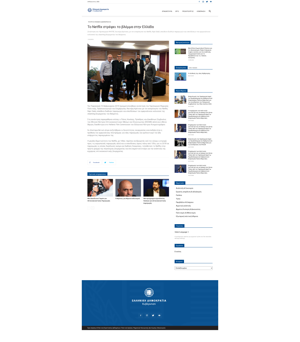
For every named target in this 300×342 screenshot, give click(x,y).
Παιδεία (179, 195)
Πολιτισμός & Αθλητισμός (186, 213)
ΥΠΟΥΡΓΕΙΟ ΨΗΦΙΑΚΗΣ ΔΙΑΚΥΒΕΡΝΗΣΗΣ (99, 22)
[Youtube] (211, 1)
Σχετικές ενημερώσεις (97, 174)
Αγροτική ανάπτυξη (183, 206)
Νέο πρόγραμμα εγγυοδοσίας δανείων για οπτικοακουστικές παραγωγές (154, 201)
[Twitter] (207, 1)
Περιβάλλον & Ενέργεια (184, 202)
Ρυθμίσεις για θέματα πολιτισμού (127, 198)
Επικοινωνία (161, 328)
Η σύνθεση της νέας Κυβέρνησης (199, 73)
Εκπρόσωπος (181, 68)
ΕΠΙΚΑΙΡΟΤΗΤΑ (167, 11)
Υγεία (178, 199)
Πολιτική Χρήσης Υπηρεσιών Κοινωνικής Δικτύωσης (138, 328)
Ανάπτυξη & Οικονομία (184, 188)
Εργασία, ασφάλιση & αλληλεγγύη (188, 192)
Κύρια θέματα (181, 91)
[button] (210, 11)
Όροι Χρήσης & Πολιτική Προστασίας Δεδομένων (103, 328)
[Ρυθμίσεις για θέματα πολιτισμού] (128, 188)
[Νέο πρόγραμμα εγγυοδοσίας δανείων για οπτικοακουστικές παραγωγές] (156, 188)
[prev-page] (88, 207)
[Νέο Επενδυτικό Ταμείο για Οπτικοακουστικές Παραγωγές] (100, 188)
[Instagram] (203, 1)
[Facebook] (199, 1)
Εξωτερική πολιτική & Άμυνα (187, 216)
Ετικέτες (178, 252)
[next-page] (92, 207)
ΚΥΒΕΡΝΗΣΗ (201, 11)
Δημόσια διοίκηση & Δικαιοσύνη (188, 209)
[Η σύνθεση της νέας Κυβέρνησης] (180, 76)
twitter (190, 67)
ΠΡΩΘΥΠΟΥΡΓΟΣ (188, 11)
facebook (195, 67)
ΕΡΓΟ (177, 11)
